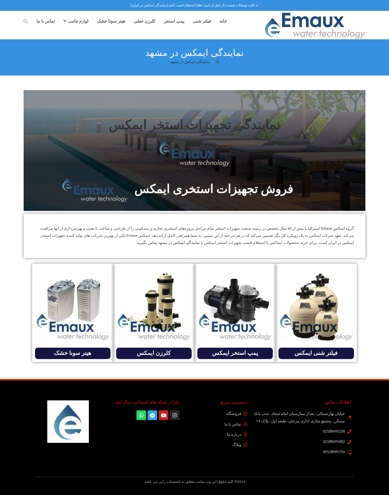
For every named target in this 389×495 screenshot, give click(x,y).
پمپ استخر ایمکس (235, 353)
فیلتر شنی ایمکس (316, 353)
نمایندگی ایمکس (186, 243)
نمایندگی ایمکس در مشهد (190, 62)
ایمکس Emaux (333, 229)
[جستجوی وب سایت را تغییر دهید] (25, 21)
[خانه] (217, 62)
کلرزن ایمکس (154, 353)
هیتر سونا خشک (72, 353)
